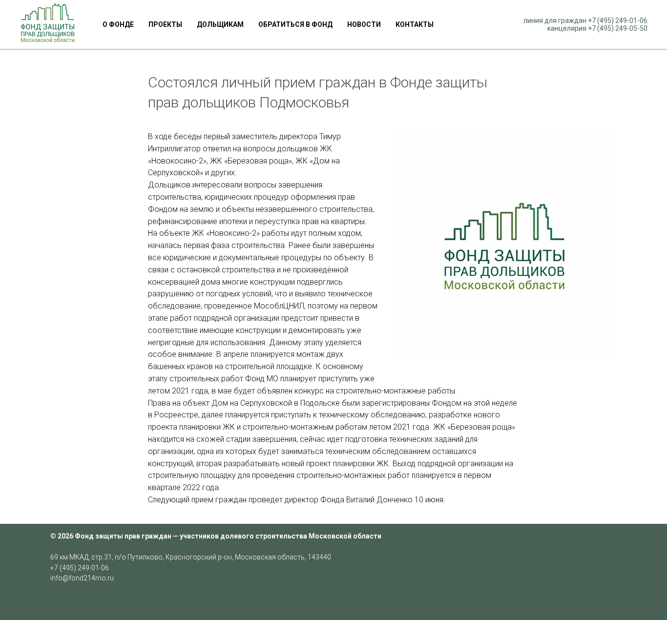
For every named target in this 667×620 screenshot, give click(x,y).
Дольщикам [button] (220, 24)
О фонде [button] (118, 24)
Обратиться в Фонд (295, 24)
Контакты (415, 24)
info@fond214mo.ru (82, 578)
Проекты (165, 24)
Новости (364, 24)
